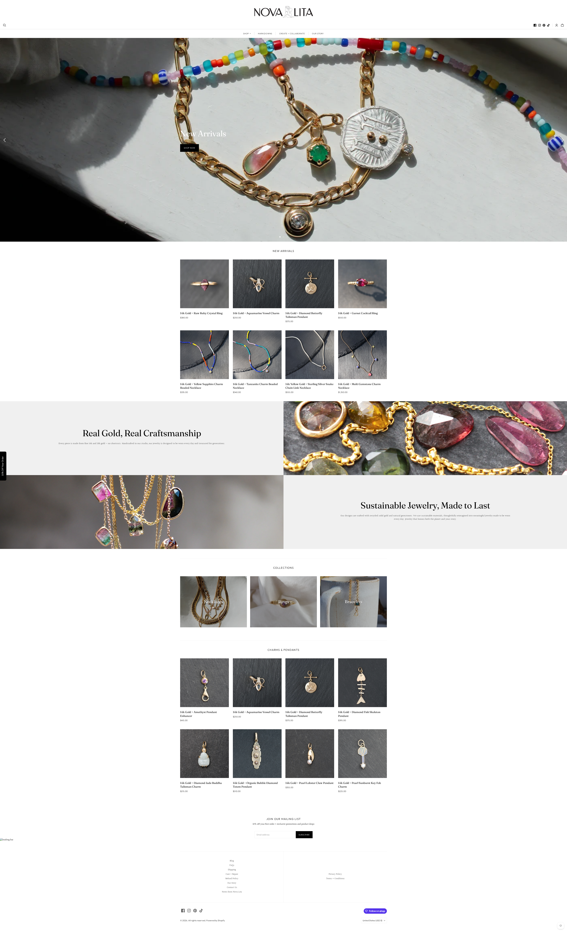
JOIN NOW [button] (282, 64)
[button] (321, 21)
